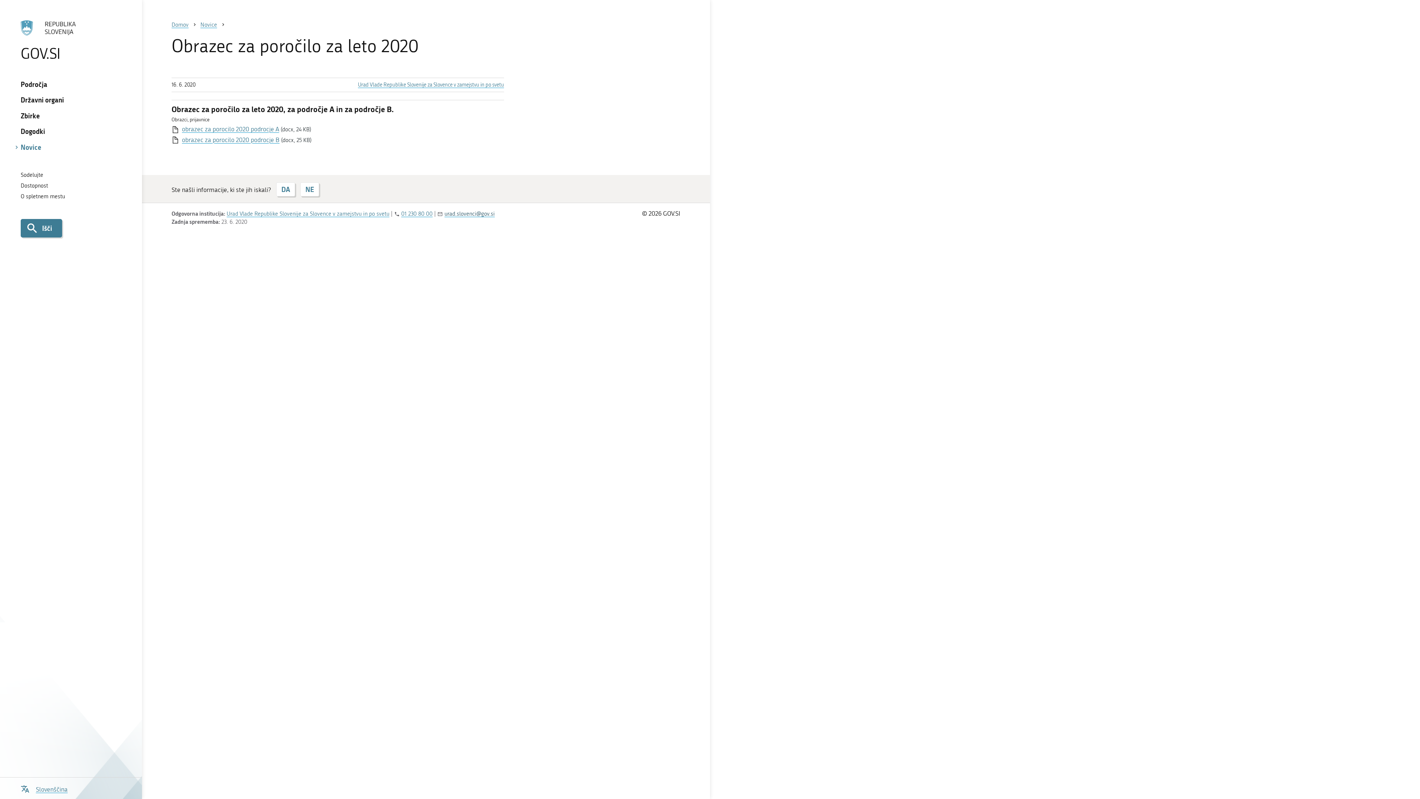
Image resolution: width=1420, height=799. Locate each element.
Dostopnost (34, 185)
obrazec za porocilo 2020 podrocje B (231, 140)
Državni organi (42, 100)
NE (309, 189)
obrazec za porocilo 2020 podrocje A (230, 129)
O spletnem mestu (43, 196)
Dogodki (33, 131)
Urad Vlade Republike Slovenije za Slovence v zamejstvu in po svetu (431, 85)
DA (285, 189)
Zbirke (30, 116)
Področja (34, 84)
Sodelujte (32, 175)
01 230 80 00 (417, 213)
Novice (31, 147)
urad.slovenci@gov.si (469, 213)
